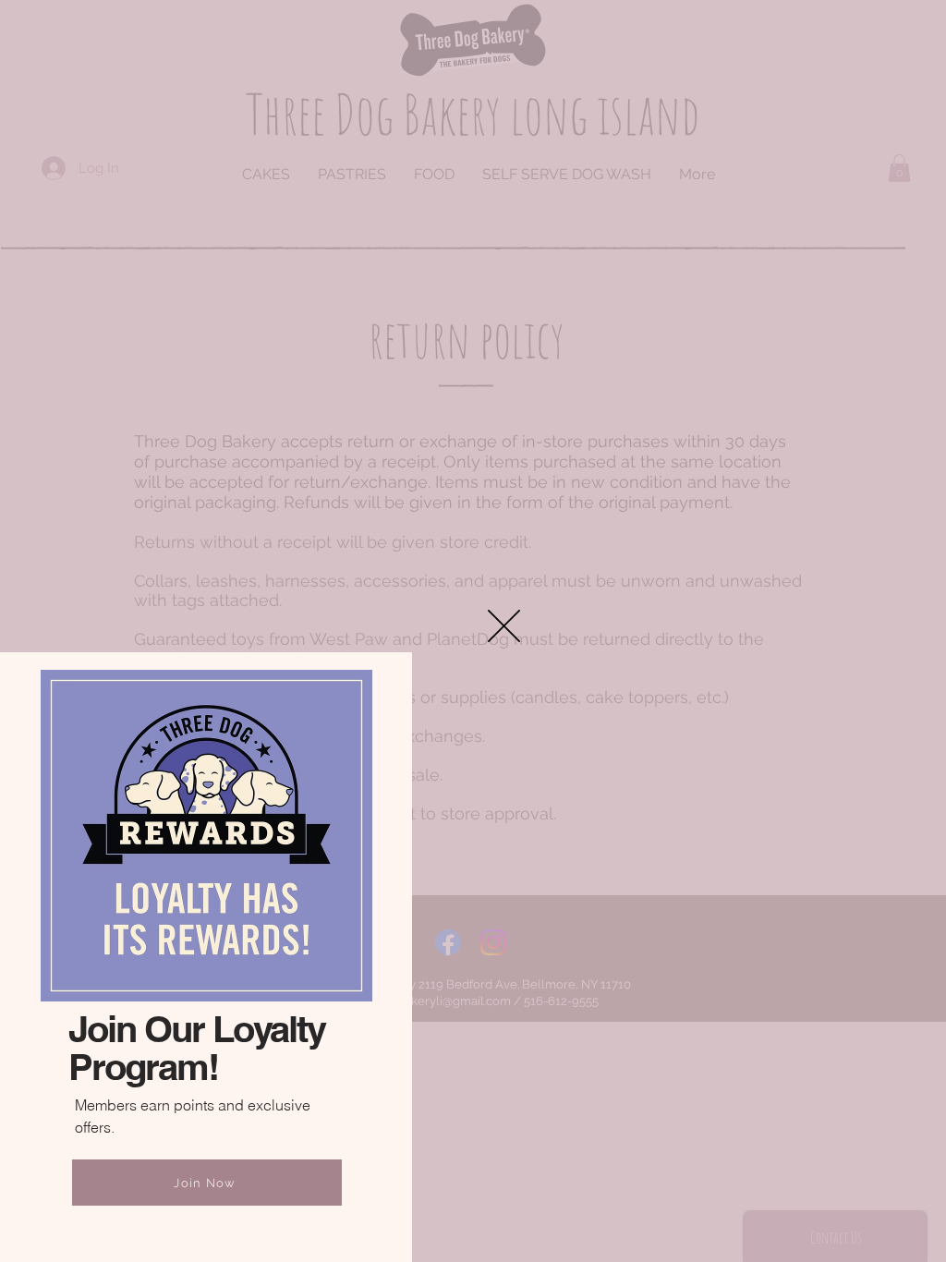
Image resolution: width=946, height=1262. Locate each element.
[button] (504, 626)
